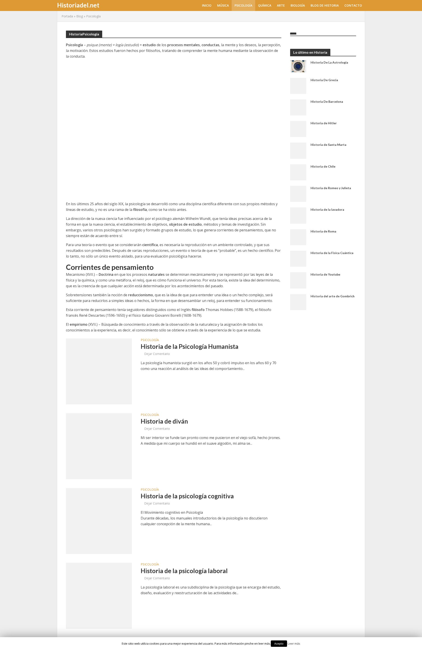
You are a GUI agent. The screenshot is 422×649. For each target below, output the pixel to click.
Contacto (353, 5)
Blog (79, 16)
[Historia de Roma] (298, 236)
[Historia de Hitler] (298, 128)
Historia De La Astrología (329, 62)
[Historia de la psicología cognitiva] (99, 520)
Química (264, 5)
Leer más (294, 643)
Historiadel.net (78, 5)
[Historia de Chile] (298, 172)
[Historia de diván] (99, 445)
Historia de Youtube (325, 274)
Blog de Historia (325, 5)
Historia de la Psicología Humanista (189, 346)
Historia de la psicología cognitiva (187, 496)
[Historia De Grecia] (298, 85)
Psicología (243, 5)
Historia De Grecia (324, 80)
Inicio (206, 5)
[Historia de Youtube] (298, 280)
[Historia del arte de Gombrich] (298, 301)
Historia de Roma (323, 231)
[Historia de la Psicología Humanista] (99, 371)
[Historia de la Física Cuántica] (298, 258)
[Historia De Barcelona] (298, 107)
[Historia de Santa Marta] (298, 150)
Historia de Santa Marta (328, 144)
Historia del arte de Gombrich (333, 296)
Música (223, 5)
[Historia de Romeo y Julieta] (298, 193)
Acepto (279, 643)
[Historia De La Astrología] (298, 66)
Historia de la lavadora (327, 209)
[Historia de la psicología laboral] (99, 595)
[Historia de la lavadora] (298, 215)
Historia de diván (164, 421)
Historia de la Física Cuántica (332, 253)
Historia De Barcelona (327, 101)
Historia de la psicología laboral (184, 570)
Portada (67, 16)
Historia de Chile (323, 166)
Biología (298, 5)
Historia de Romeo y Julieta (331, 188)
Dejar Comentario (157, 354)
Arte (281, 5)
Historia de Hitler (324, 123)
